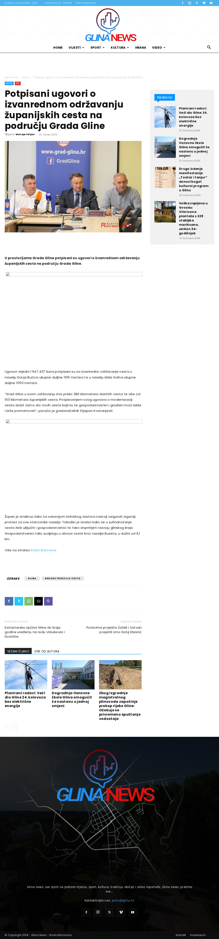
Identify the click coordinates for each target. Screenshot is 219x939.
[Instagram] (189, 3)
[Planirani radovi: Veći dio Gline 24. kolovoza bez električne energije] (26, 674)
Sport (95, 47)
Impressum (198, 935)
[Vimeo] (204, 3)
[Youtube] (211, 3)
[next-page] (14, 727)
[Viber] (48, 601)
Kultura (118, 47)
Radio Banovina (85, 2)
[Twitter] (197, 3)
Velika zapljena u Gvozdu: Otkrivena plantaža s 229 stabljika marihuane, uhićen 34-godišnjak (193, 218)
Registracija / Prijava (58, 2)
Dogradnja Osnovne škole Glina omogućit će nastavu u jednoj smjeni (72, 699)
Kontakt (181, 935)
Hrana (140, 47)
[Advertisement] (109, 64)
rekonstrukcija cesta (63, 578)
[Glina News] (109, 24)
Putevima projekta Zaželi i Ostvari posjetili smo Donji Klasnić (114, 629)
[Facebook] (182, 3)
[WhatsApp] (28, 601)
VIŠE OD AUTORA (46, 651)
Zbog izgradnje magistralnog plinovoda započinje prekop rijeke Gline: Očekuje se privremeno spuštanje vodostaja (120, 706)
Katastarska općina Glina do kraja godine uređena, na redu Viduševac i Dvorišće (35, 632)
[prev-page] (7, 727)
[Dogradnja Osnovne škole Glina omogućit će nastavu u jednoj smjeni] (73, 674)
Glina (26, 77)
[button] (209, 48)
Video (157, 47)
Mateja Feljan (25, 134)
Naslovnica (11, 77)
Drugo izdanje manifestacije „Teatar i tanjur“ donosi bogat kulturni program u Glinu (194, 179)
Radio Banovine (43, 550)
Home (58, 47)
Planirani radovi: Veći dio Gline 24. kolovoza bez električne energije (25, 699)
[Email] (38, 601)
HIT (17, 83)
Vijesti (75, 47)
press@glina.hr (123, 900)
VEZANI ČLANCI (18, 651)
